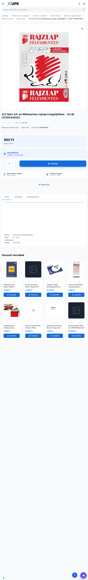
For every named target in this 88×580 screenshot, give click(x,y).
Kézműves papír (7, 19)
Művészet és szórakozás (21, 16)
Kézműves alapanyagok (72, 16)
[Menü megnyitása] (3, 4)
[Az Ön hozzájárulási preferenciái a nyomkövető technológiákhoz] (4, 578)
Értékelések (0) (33, 197)
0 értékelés (23, 123)
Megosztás (45, 184)
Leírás (6, 197)
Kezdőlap (5, 16)
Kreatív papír (21, 19)
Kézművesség (56, 16)
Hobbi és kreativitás (40, 16)
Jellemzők (18, 197)
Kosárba (13, 295)
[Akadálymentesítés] (74, 575)
